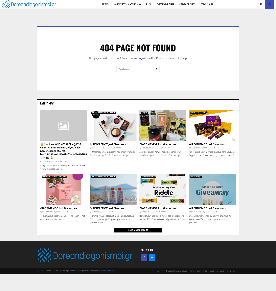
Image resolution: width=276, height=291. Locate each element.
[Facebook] (258, 4)
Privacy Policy (187, 4)
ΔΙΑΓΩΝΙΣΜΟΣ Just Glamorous (108, 144)
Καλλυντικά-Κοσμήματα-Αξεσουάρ (103, 112)
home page (137, 58)
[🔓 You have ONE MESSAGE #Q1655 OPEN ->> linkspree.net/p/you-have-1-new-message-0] (63, 125)
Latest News (47, 103)
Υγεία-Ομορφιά (196, 176)
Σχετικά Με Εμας (217, 271)
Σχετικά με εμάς (165, 4)
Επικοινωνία (207, 4)
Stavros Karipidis (107, 271)
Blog (149, 4)
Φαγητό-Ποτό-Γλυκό (198, 112)
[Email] (262, 4)
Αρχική (105, 4)
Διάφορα (144, 112)
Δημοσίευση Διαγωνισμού (127, 4)
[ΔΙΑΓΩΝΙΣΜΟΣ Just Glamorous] (113, 125)
